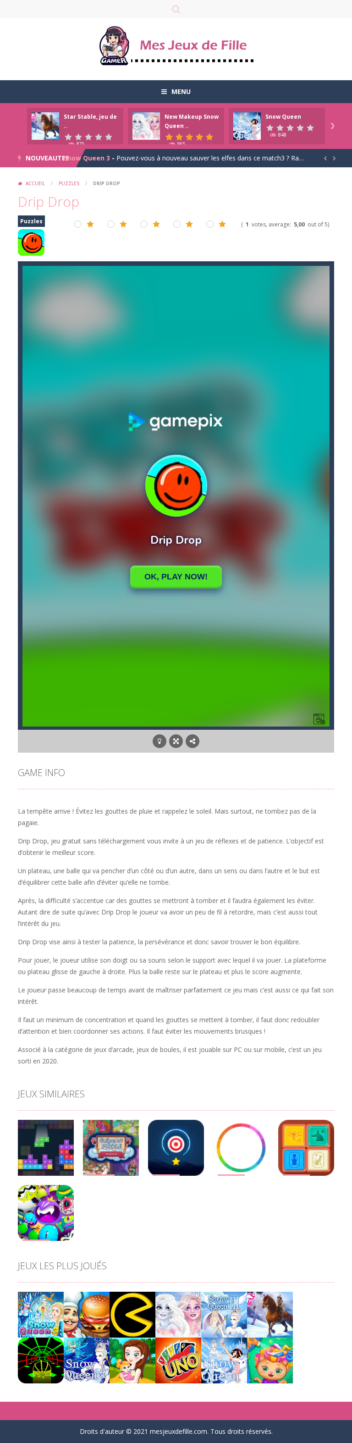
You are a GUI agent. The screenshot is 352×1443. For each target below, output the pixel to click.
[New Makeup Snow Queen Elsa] (178, 1314)
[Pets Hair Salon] (270, 1359)
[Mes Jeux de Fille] (176, 45)
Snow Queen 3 (87, 158)
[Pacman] (132, 1314)
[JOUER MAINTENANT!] (45, 125)
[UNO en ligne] (178, 1359)
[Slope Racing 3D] (41, 1359)
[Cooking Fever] (87, 1314)
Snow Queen (283, 117)
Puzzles (69, 183)
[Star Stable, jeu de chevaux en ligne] (270, 1314)
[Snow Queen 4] (87, 1359)
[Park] (132, 1359)
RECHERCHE (176, 9)
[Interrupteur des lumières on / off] (159, 741)
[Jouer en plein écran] (176, 741)
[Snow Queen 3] (224, 1314)
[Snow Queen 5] (41, 1314)
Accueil (35, 183)
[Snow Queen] (224, 1359)
